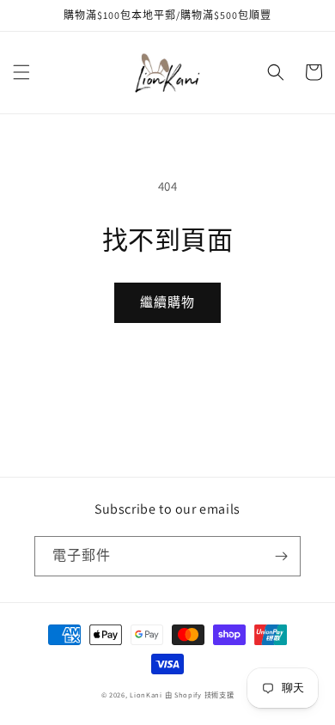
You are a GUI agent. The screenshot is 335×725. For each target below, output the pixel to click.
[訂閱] (281, 556)
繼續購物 (167, 302)
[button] (21, 72)
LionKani (146, 694)
